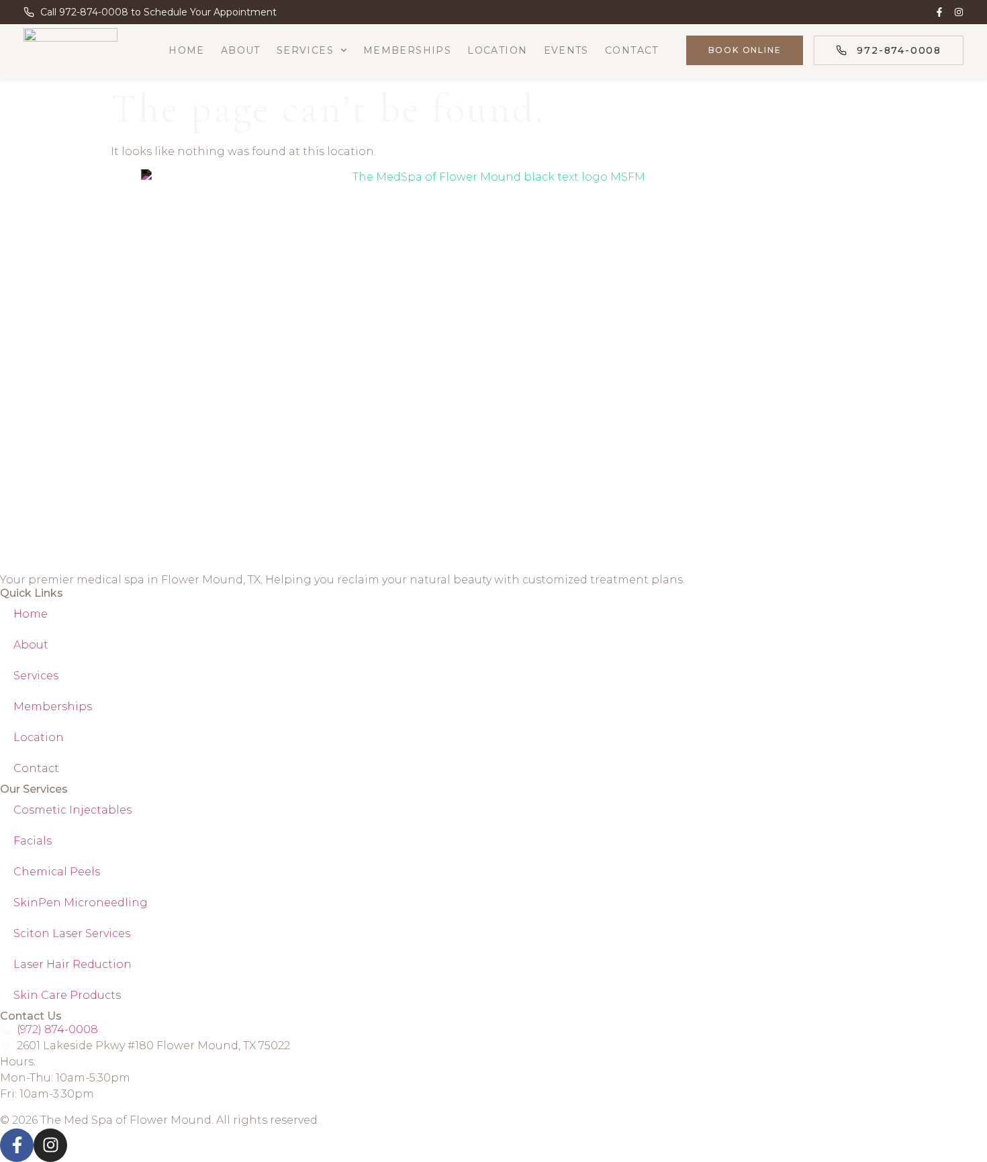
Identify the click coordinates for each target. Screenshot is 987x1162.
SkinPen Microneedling (80, 902)
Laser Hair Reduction (72, 964)
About (241, 50)
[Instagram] (958, 12)
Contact (632, 50)
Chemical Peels (56, 871)
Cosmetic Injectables (72, 810)
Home (187, 50)
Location (497, 50)
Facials (32, 840)
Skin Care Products (67, 995)
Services (305, 50)
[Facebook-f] (939, 12)
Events (566, 50)
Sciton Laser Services (71, 933)
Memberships (407, 50)
